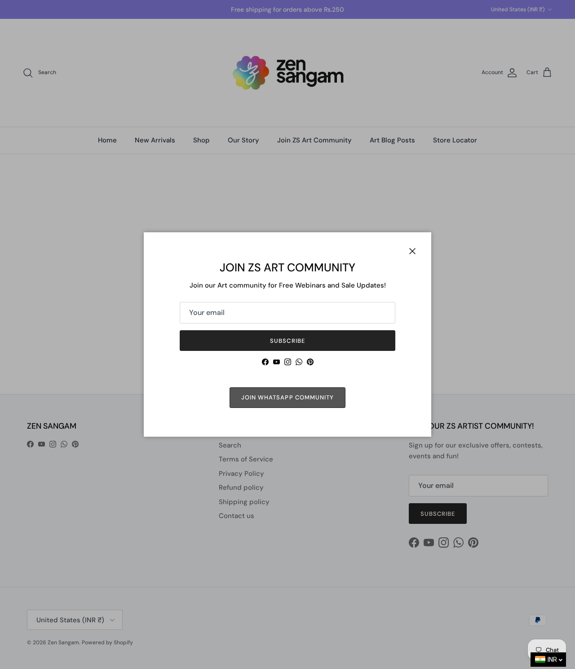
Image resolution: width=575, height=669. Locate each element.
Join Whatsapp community (287, 397)
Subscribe (287, 341)
